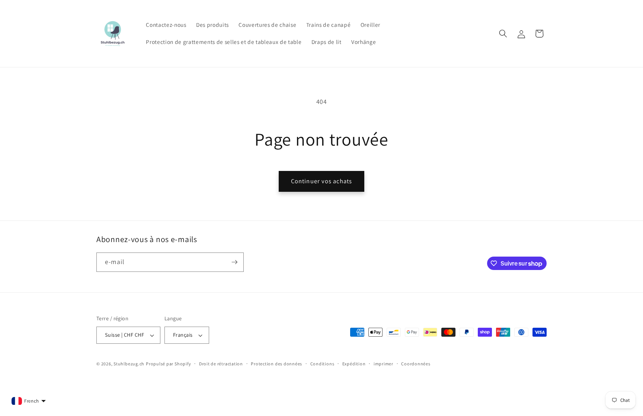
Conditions (322, 363)
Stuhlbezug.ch (128, 363)
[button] (503, 33)
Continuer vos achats (321, 181)
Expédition (354, 363)
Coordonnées (415, 363)
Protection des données (276, 363)
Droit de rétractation (221, 363)
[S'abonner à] (234, 262)
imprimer (383, 363)
